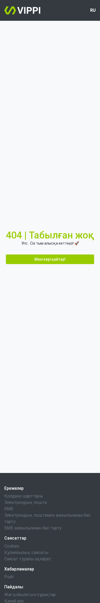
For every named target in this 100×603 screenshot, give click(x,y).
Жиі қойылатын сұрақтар (30, 594)
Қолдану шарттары (23, 496)
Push (9, 576)
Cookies (11, 546)
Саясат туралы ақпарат (27, 558)
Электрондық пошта (25, 502)
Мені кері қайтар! (50, 259)
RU (93, 10)
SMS (8, 508)
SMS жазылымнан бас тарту (33, 528)
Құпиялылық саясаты (26, 552)
